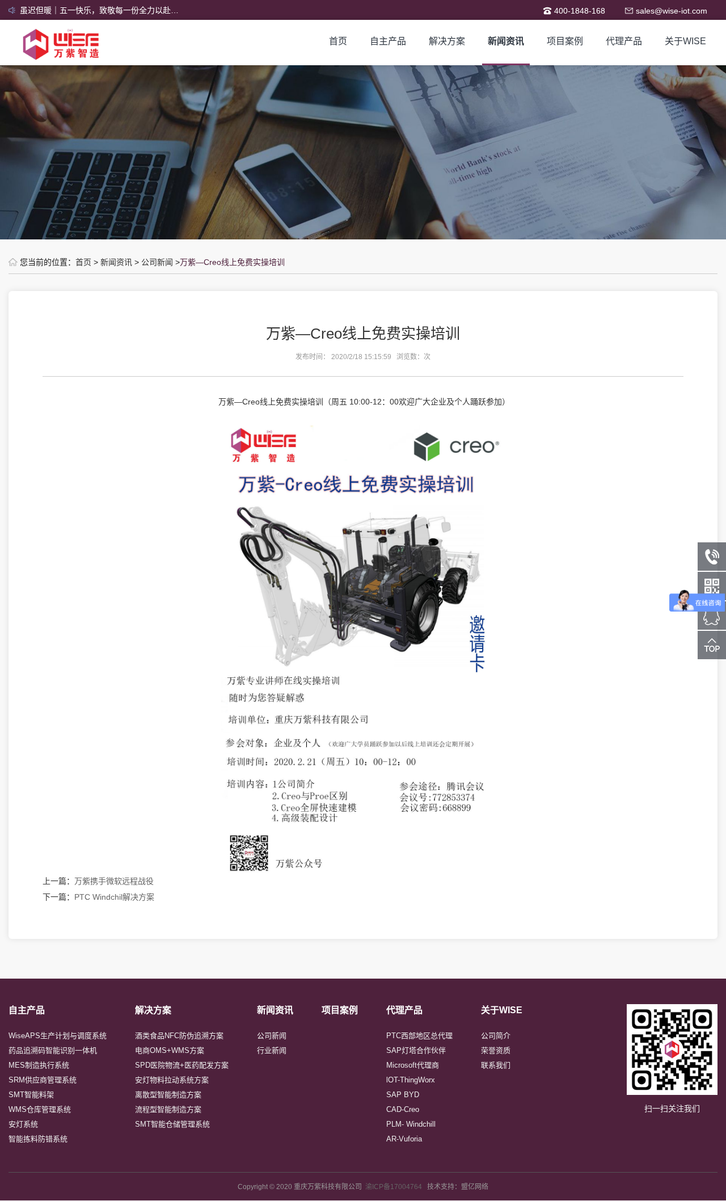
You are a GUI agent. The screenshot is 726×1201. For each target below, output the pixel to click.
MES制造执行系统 (39, 1065)
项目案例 (565, 41)
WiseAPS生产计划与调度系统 (58, 1035)
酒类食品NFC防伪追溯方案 (179, 1035)
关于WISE (685, 41)
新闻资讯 (506, 41)
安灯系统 (23, 1124)
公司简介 (495, 1035)
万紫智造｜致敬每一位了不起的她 (79, 10)
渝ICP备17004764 (396, 1187)
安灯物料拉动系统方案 (172, 1080)
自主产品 (388, 41)
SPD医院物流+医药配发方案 (182, 1065)
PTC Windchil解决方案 (114, 896)
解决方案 (447, 41)
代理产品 (624, 41)
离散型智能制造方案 (168, 1094)
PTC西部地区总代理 (419, 1035)
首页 (338, 41)
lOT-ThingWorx (410, 1080)
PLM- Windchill (411, 1124)
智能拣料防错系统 (38, 1139)
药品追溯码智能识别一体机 (53, 1050)
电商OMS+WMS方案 (169, 1050)
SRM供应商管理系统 (43, 1080)
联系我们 (495, 1065)
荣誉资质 (495, 1050)
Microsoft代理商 (412, 1065)
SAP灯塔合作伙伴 (416, 1050)
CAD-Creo (402, 1109)
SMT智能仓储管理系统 (172, 1124)
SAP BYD (402, 1094)
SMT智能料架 (31, 1094)
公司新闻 (157, 262)
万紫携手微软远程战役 (114, 881)
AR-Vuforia (404, 1139)
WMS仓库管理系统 (40, 1109)
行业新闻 (271, 1050)
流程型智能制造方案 (168, 1109)
